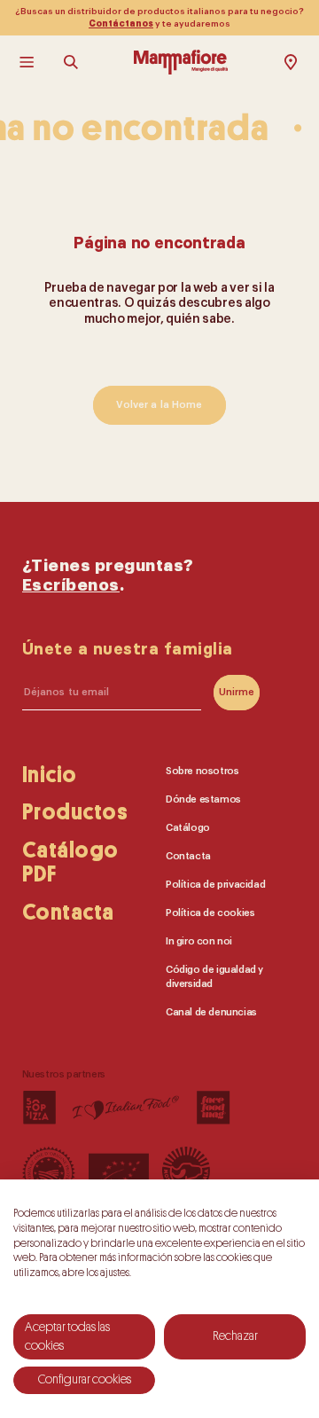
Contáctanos (121, 24)
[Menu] (28, 62)
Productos (75, 812)
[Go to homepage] (181, 62)
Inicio (49, 774)
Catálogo (188, 827)
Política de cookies (210, 912)
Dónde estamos (203, 798)
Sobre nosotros (202, 770)
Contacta (68, 912)
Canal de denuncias (211, 1011)
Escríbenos (71, 585)
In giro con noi (199, 940)
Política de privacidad (215, 884)
